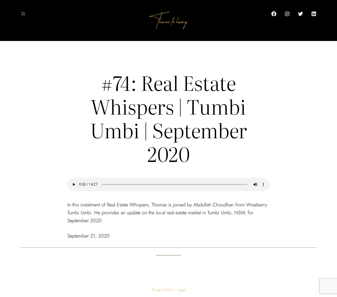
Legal (181, 290)
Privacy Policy (162, 290)
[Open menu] (23, 14)
